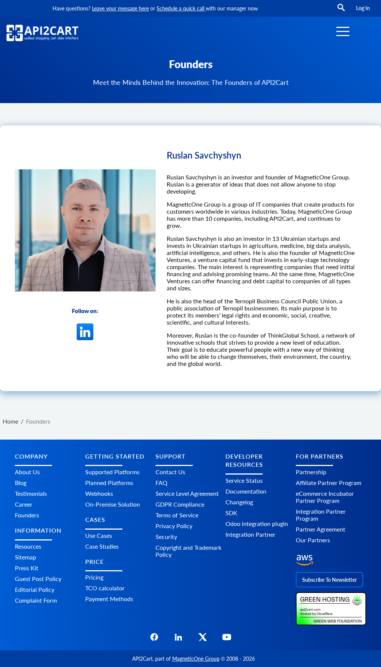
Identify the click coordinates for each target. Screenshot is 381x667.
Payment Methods (109, 598)
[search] (341, 11)
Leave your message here (120, 8)
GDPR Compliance (180, 504)
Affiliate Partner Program (328, 482)
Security (166, 536)
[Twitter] (202, 639)
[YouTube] (227, 639)
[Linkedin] (85, 338)
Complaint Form (36, 600)
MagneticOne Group (196, 658)
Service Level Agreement (187, 493)
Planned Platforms (109, 482)
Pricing (94, 577)
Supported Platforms (112, 471)
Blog (20, 482)
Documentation (245, 491)
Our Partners (313, 539)
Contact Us (170, 471)
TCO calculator (105, 587)
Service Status (244, 480)
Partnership (311, 471)
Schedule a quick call (181, 8)
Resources (28, 546)
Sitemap (25, 557)
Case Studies (102, 546)
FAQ (161, 482)
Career (23, 504)
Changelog (239, 501)
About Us (27, 471)
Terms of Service (177, 514)
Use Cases (98, 535)
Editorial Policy (34, 589)
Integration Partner (250, 534)
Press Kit (26, 567)
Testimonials (31, 493)
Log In (363, 8)
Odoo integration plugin (256, 523)
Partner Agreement (320, 529)
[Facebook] (154, 639)
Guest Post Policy (38, 578)
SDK (231, 512)
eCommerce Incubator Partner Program (325, 497)
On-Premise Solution (112, 504)
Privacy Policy (174, 525)
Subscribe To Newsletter (329, 580)
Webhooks (99, 493)
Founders (27, 514)
